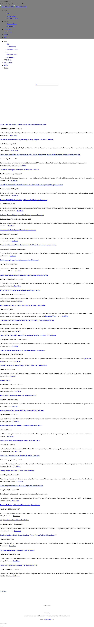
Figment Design (48, 619)
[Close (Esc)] (0, 623)
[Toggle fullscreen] (4, 623)
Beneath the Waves (50, 316)
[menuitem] (5, 10)
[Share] (2, 623)
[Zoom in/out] (6, 623)
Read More (13, 135)
